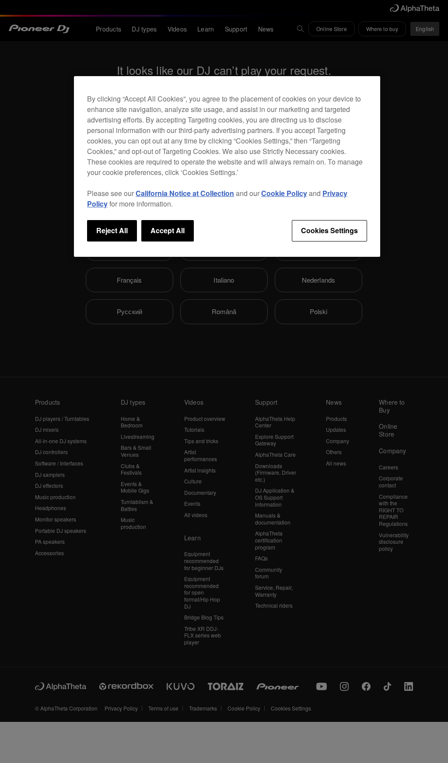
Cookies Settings (329, 230)
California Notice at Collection (185, 193)
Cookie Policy (284, 193)
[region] (227, 166)
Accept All (167, 230)
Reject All (112, 230)
